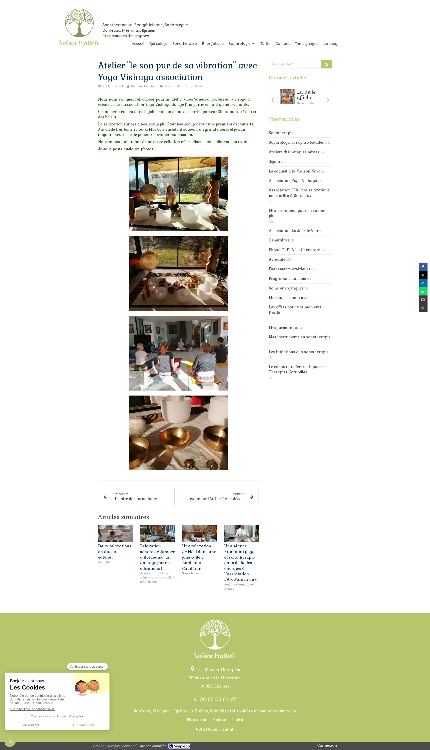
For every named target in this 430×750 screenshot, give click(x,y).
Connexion (327, 745)
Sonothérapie (281, 132)
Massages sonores (286, 297)
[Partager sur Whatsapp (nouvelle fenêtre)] (423, 291)
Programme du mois (287, 278)
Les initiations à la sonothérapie (298, 351)
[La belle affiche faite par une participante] (287, 96)
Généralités (279, 240)
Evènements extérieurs (289, 269)
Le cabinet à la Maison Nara (295, 171)
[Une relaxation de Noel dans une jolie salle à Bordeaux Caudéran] (199, 533)
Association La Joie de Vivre (295, 230)
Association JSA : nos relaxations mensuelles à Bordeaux (299, 193)
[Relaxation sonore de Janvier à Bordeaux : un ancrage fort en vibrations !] (157, 533)
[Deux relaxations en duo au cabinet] (115, 533)
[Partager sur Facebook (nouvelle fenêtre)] (423, 267)
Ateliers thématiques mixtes (294, 152)
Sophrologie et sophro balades (296, 142)
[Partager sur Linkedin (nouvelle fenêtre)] (423, 283)
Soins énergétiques (286, 288)
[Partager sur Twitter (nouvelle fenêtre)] (423, 275)
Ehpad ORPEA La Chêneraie (294, 249)
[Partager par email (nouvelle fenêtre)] (423, 299)
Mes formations (283, 327)
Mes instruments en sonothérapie (299, 337)
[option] (300, 98)
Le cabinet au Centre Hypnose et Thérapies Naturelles (298, 369)
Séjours (275, 161)
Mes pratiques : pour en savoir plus (297, 213)
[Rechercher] (326, 64)
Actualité (277, 259)
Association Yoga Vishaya (293, 180)
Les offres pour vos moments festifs (295, 310)
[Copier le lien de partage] (423, 308)
